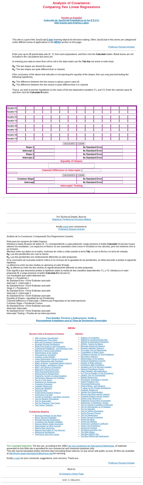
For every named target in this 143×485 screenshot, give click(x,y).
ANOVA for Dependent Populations (95, 342)
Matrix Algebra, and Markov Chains (49, 365)
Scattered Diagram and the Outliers (95, 396)
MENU (57, 42)
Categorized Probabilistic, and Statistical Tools (54, 349)
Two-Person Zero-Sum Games (47, 434)
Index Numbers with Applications (94, 371)
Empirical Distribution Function (93, 361)
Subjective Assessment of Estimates (96, 401)
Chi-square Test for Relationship (94, 350)
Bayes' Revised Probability (46, 418)
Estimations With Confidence (92, 365)
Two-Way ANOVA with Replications (95, 436)
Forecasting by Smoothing (45, 355)
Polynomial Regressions (90, 384)
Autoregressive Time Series (46, 340)
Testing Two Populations (90, 426)
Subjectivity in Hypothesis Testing (94, 403)
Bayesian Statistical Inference (93, 346)
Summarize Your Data (44, 395)
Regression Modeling (43, 388)
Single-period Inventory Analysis (48, 393)
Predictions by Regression (45, 382)
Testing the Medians (89, 422)
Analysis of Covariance (90, 338)
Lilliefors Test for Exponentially (93, 375)
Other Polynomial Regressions (47, 372)
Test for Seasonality (43, 401)
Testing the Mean (88, 419)
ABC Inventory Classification (46, 338)
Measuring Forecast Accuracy (47, 370)
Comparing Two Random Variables (49, 422)
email (65, 226)
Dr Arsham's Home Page (71, 474)
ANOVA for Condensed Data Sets (94, 340)
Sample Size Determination (92, 392)
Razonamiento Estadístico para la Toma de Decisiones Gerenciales (71, 320)
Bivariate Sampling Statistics (92, 348)
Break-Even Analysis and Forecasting (50, 346)
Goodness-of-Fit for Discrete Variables (96, 367)
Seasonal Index (41, 390)
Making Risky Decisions (44, 428)
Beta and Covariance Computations (49, 342)
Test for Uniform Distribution (92, 411)
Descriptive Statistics (89, 356)
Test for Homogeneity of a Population (96, 407)
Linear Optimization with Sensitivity (49, 361)
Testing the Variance (89, 428)
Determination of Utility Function (48, 426)
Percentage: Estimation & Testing (94, 380)
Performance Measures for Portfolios (50, 378)
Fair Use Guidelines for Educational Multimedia (90, 446)
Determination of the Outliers (46, 353)
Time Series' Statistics (44, 405)
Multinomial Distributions (45, 432)
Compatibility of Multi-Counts (92, 352)
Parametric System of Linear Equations (51, 376)
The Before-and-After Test (91, 430)
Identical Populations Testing (92, 369)
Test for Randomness (89, 415)
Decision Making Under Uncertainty (49, 424)
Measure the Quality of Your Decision (50, 430)
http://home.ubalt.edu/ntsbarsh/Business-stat (31, 453)
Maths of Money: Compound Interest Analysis (53, 363)
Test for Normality (88, 409)
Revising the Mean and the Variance (95, 394)
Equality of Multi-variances (91, 363)
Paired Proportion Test (90, 382)
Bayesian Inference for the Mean (48, 416)
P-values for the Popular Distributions (96, 388)
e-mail (17, 458)
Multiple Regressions (89, 377)
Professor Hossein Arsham (121, 47)
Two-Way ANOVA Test (90, 434)
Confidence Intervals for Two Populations (97, 354)
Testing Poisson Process (91, 413)
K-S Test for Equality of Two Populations (97, 373)
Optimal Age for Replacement (47, 374)
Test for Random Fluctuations (47, 399)
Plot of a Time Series (43, 380)
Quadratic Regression (43, 386)
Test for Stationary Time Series (47, 403)
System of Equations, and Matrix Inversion (52, 397)
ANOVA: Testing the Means (92, 344)
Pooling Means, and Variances (93, 386)
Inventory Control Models (45, 357)
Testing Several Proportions (92, 417)
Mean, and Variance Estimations (48, 367)
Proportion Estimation (43, 384)
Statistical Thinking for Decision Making (71, 219)
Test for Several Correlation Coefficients (97, 405)
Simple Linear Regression (91, 398)
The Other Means (88, 432)
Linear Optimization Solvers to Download (51, 359)
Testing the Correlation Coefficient (94, 424)
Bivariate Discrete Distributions (47, 344)
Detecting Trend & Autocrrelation (48, 351)
